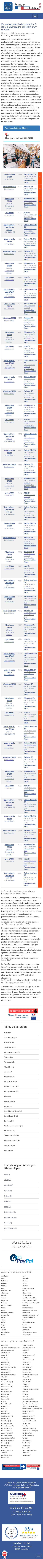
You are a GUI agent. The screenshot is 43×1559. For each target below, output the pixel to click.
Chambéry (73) (9, 1067)
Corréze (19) (5, 1379)
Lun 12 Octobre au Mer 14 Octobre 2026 (30, 733)
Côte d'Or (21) (5, 1384)
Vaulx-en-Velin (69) (10, 1082)
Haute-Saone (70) (6, 1430)
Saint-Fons (25, 1305)
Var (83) (24, 1438)
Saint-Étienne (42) (10, 1037)
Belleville (4, 1281)
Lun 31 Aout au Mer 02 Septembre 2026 (30, 243)
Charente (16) (5, 1372)
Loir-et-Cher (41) (27, 1345)
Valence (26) (8, 1057)
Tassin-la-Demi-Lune (28, 1322)
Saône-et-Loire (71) (28, 1411)
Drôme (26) (8, 1196)
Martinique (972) (27, 1367)
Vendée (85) (26, 1443)
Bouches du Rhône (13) (8, 1367)
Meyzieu (25, 1281)
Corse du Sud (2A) (7, 1382)
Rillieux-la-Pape (27, 1295)
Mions (24, 1283)
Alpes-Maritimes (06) (7, 1350)
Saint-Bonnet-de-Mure (29, 1298)
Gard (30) (4, 1408)
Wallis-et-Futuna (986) (29, 1450)
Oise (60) (25, 1391)
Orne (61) (25, 1394)
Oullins (24, 1290)
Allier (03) (7, 1180)
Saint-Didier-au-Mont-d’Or (30, 1303)
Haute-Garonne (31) (7, 1426)
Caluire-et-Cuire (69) (11, 1087)
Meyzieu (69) (8, 1150)
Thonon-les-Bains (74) (11, 1136)
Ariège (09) (4, 1355)
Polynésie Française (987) (30, 1401)
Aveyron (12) (5, 1362)
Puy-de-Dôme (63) (10, 1217)
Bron (2, 1288)
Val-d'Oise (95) (27, 1433)
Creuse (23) (4, 1389)
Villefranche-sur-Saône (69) (13, 1126)
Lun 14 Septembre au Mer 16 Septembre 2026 (30, 440)
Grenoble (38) (9, 1042)
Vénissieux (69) (9, 1062)
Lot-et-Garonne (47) (28, 1355)
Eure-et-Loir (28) (6, 1404)
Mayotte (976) (26, 1372)
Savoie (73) (8, 1223)
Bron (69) (7, 1096)
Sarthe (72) (25, 1413)
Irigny (3, 1327)
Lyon (23, 1276)
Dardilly (3, 1303)
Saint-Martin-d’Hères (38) (13, 1111)
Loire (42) (7, 1207)
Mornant (25, 1285)
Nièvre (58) (25, 1384)
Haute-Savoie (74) (10, 1228)
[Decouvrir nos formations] (21, 1013)
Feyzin (3, 1310)
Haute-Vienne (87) (7, 1433)
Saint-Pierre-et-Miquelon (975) (32, 1408)
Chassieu (4, 1295)
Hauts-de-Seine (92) (7, 1440)
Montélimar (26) (9, 1131)
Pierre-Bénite (26, 1293)
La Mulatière (5, 1332)
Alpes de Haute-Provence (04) (10, 1347)
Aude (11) (4, 1360)
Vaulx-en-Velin (27, 1327)
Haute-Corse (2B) (6, 1423)
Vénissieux (25, 1329)
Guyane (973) (5, 1418)
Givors (3, 1320)
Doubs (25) (4, 1396)
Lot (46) (24, 1352)
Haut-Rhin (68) (6, 1421)
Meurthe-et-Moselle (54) (30, 1374)
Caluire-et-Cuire (6, 1290)
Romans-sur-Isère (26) (11, 1141)
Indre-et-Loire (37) (7, 1450)
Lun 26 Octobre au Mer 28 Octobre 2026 (30, 879)
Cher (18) (4, 1377)
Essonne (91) (5, 1399)
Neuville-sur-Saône (28, 1288)
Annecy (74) (8, 1072)
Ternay (24, 1325)
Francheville (5, 1315)
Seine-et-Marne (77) (28, 1416)
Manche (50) (26, 1362)
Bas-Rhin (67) (5, 1364)
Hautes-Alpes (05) (6, 1435)
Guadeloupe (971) (7, 1416)
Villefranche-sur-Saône (29, 1332)
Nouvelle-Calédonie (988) (30, 1389)
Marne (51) (25, 1364)
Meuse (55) (25, 1377)
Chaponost (4, 1293)
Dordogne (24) (5, 1394)
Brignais (3, 1283)
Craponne (4, 1300)
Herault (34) (5, 1443)
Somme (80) (26, 1423)
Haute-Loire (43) (10, 1212)
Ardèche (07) (8, 1185)
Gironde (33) (5, 1413)
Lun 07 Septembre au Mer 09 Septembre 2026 (30, 367)
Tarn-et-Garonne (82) (29, 1428)
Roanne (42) (8, 1106)
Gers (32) (4, 1411)
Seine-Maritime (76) (28, 1418)
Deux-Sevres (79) (6, 1391)
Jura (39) (4, 1452)
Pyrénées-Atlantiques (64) (30, 1404)
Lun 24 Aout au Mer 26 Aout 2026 (30, 178)
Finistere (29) (5, 1406)
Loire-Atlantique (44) (28, 1347)
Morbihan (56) (26, 1379)
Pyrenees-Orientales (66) (30, 1406)
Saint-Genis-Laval (27, 1307)
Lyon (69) (7, 1033)
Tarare (24, 1320)
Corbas (3, 1298)
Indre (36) (4, 1448)
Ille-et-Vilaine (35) (6, 1445)
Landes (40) (4, 1457)
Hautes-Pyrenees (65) (8, 1438)
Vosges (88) (26, 1448)
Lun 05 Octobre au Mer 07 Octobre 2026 (30, 660)
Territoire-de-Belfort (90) (30, 1430)
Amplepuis (4, 1276)
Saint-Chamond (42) (11, 1116)
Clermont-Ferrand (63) (11, 1052)
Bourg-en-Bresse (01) (11, 1091)
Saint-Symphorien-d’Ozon (30, 1315)
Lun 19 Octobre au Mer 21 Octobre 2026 (30, 806)
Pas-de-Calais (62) (28, 1399)
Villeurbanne (26, 1334)
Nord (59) (25, 1387)
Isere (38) (7, 1201)
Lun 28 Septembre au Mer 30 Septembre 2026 (30, 586)
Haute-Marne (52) (6, 1428)
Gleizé (3, 1322)
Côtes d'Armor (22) (7, 1387)
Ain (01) (7, 1174)
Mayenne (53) (26, 1369)
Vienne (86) (26, 1445)
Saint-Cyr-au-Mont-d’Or (30, 1300)
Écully (3, 1307)
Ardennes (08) (5, 1352)
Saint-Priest (26, 1312)
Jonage (3, 1329)
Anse (2, 1278)
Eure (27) (4, 1401)
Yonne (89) (25, 1452)
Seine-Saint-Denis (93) (29, 1421)
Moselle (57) (26, 1382)
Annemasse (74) (9, 1145)
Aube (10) (4, 1357)
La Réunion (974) (6, 1455)
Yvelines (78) (26, 1455)
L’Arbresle (25, 1278)
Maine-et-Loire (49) (28, 1360)
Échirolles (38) (9, 1121)
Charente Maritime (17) (8, 1374)
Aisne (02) (4, 1345)
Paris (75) (25, 1396)
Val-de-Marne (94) (28, 1435)
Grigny (3, 1325)
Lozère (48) (25, 1357)
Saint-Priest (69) (9, 1077)
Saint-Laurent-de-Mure (29, 1310)
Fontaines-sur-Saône (7, 1312)
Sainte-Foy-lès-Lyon (28, 1317)
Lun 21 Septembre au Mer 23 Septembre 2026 (30, 513)
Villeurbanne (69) (10, 1047)
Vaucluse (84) (26, 1440)
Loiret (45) (25, 1350)
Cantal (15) (8, 1190)
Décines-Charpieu (7, 1305)
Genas (3, 1317)
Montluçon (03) (9, 1101)
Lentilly (3, 1334)
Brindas (3, 1285)
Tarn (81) (25, 1426)
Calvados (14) (5, 1369)
